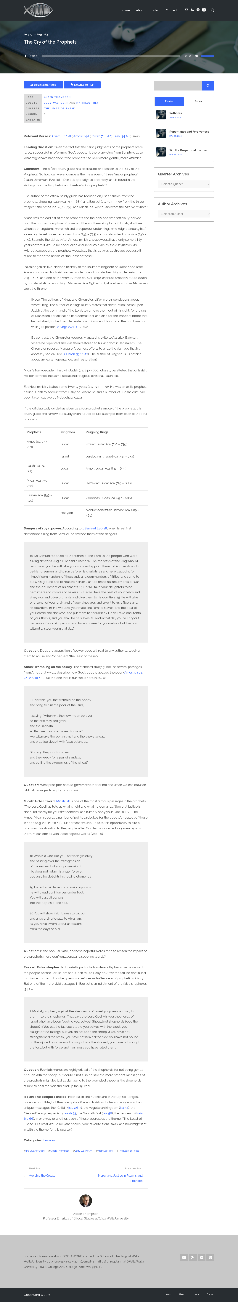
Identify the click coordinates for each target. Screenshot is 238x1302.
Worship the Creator (43, 1175)
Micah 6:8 (63, 801)
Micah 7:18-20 (101, 136)
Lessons (49, 1140)
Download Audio (45, 84)
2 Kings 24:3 (65, 327)
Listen (155, 10)
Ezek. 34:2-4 (121, 136)
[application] (119, 56)
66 (31, 1118)
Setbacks (175, 113)
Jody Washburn (56, 103)
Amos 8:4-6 (81, 136)
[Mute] (197, 56)
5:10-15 (37, 678)
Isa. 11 (124, 1108)
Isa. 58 (107, 1113)
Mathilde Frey (87, 103)
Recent (198, 101)
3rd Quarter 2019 (35, 1150)
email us (98, 1261)
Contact (171, 10)
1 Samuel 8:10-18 (94, 528)
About (140, 10)
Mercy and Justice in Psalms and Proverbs (120, 1178)
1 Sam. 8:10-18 (62, 136)
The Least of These (59, 108)
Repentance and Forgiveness (189, 131)
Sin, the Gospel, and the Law (188, 150)
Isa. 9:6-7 (74, 1108)
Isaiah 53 (70, 1113)
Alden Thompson (57, 97)
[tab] (169, 101)
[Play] (26, 56)
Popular (169, 101)
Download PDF (83, 84)
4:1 (26, 678)
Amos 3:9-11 (133, 672)
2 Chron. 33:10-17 (76, 354)
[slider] (207, 56)
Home (125, 10)
